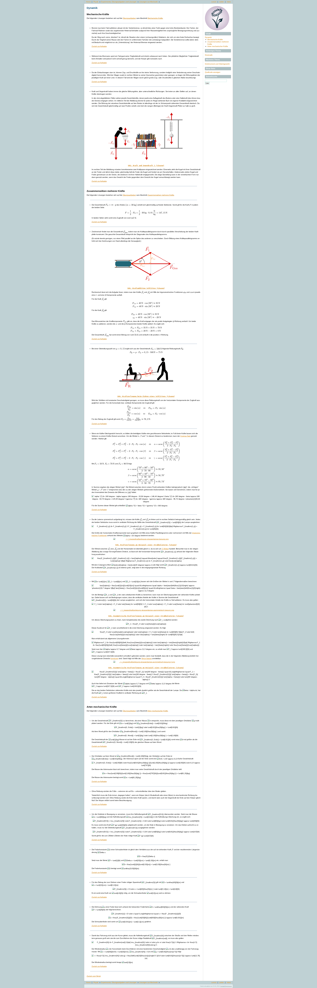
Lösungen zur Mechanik (148, 2)
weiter (221, 2)
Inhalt (208, 34)
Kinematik (208, 55)
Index (229, 2)
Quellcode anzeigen (212, 72)
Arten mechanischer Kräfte (217, 46)
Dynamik (208, 37)
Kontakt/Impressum (226, 986)
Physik (95, 2)
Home (88, 2)
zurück (213, 2)
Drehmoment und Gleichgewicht (217, 64)
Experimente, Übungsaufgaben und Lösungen (118, 2)
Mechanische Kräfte (215, 39)
